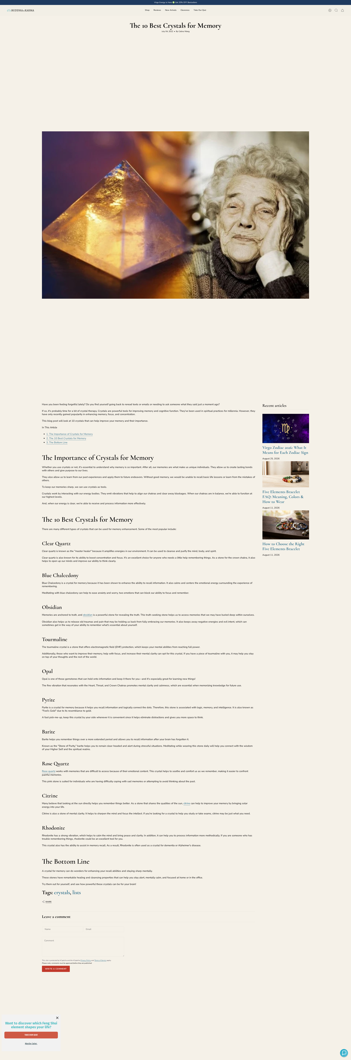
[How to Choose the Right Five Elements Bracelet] (285, 524)
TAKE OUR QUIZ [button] (31, 1035)
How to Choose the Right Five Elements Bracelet (283, 546)
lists (76, 892)
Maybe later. (31, 1043)
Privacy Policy (85, 960)
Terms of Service (100, 960)
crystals (62, 892)
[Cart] (342, 10)
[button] (147, 10)
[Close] (57, 1018)
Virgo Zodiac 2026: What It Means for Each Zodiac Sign (285, 450)
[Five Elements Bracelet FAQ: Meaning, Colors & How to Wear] (285, 474)
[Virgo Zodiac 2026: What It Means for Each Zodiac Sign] (285, 428)
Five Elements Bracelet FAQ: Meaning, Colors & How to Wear (282, 496)
